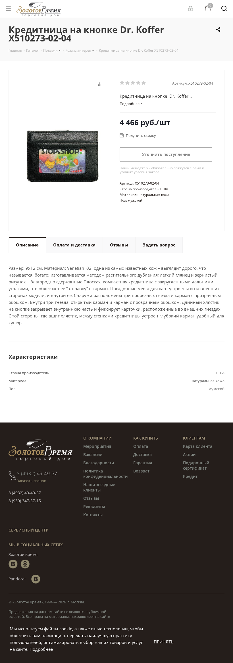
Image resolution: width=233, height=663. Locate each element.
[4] (138, 83)
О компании (97, 438)
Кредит (190, 476)
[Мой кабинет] (191, 9)
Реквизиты (94, 506)
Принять (164, 642)
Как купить (145, 438)
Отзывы (91, 498)
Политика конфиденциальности (105, 473)
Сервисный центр (28, 530)
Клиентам (194, 438)
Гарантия (142, 462)
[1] (122, 83)
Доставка (142, 454)
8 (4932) (37, 473)
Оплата (140, 446)
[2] (127, 83)
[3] (133, 83)
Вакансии (92, 454)
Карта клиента (197, 446)
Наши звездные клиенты (99, 487)
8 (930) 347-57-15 (25, 500)
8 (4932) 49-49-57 (25, 492)
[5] (144, 83)
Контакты (93, 514)
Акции (189, 454)
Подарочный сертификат (196, 465)
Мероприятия (97, 446)
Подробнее (41, 649)
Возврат (141, 471)
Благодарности (98, 462)
